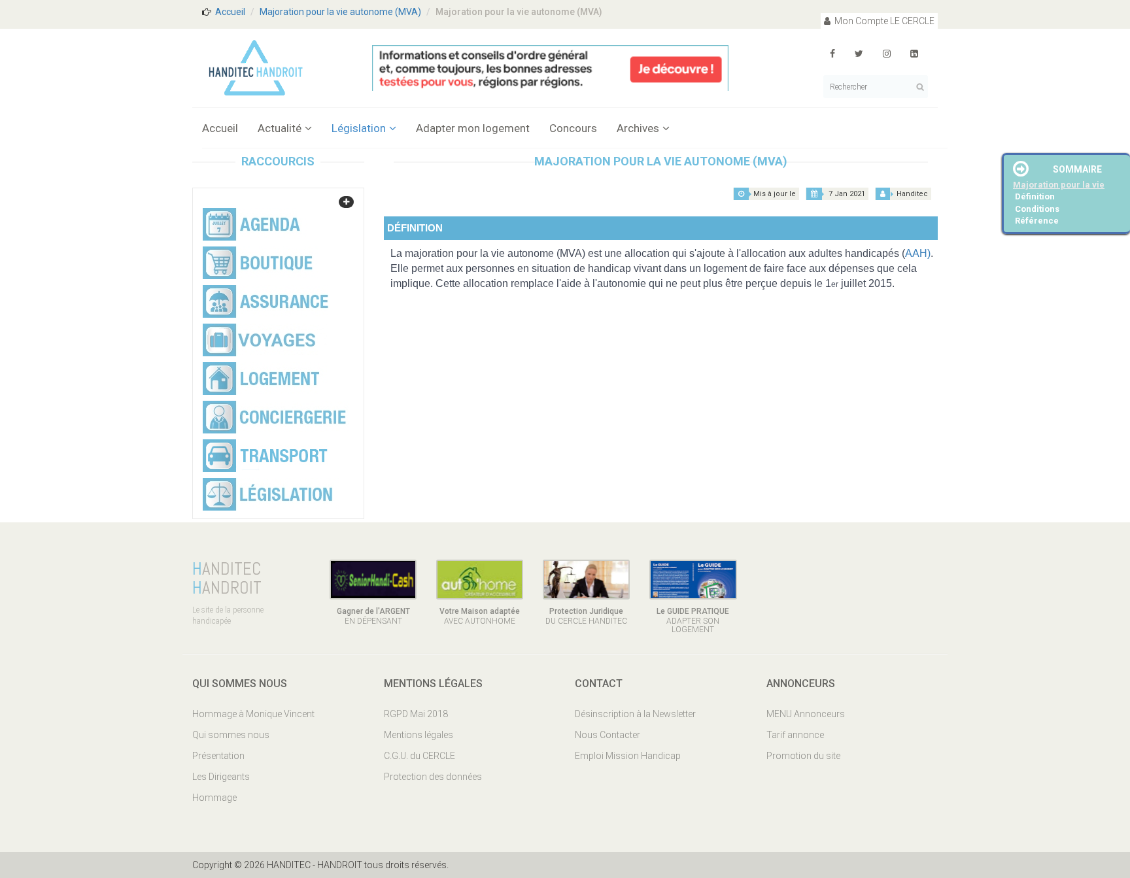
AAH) (918, 253)
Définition (1035, 196)
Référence (1037, 221)
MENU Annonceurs (805, 714)
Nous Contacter (607, 735)
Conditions (1037, 209)
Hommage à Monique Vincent (253, 714)
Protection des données (433, 776)
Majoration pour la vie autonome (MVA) (340, 12)
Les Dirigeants (221, 776)
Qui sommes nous (230, 735)
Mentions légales (418, 735)
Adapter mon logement (473, 128)
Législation (359, 128)
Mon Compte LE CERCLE (883, 21)
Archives (638, 128)
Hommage (214, 797)
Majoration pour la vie (1058, 185)
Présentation (218, 756)
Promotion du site (803, 756)
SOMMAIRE (1077, 169)
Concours (573, 128)
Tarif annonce (795, 735)
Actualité (279, 128)
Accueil (230, 12)
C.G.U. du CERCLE (419, 756)
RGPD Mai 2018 (416, 714)
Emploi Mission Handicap (628, 756)
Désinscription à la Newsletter (635, 714)
